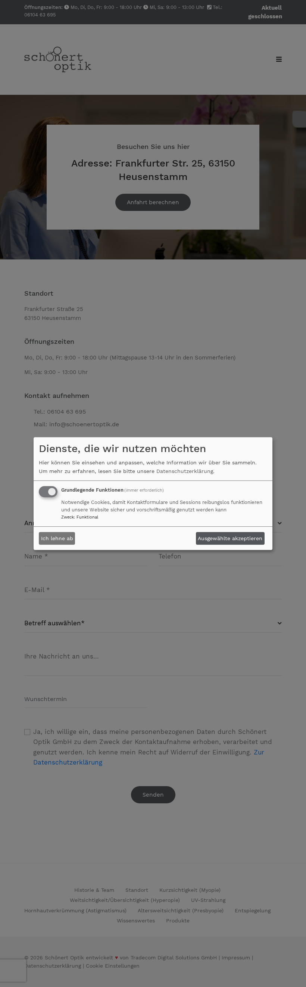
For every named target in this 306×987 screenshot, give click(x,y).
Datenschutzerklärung (184, 471)
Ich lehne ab (57, 538)
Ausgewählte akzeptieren (230, 538)
